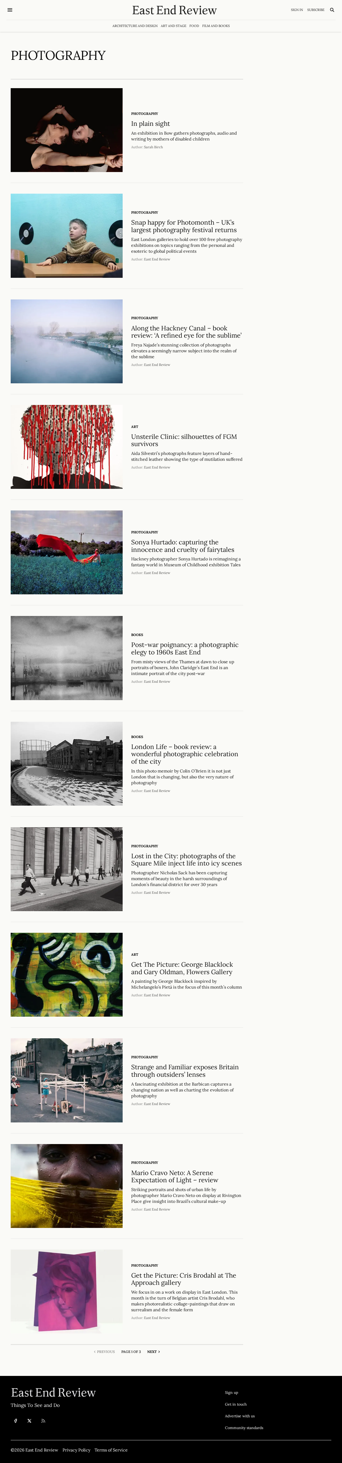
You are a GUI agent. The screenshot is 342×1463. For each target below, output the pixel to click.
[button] (244, 1392)
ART (134, 426)
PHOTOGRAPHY (144, 113)
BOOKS (137, 635)
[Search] (332, 9)
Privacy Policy (76, 1450)
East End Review (157, 259)
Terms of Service (111, 1450)
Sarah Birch (153, 147)
